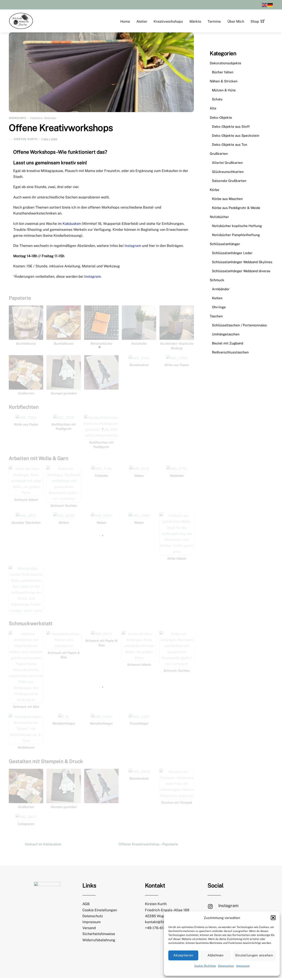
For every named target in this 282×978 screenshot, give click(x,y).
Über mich (235, 21)
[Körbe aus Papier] (176, 358)
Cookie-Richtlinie (205, 965)
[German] (270, 5)
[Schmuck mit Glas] (26, 700)
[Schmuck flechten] (63, 499)
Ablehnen (215, 955)
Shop (254, 21)
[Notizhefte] (139, 337)
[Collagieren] (26, 817)
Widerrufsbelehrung (98, 940)
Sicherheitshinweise (98, 934)
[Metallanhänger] (63, 717)
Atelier (141, 21)
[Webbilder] (177, 469)
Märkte (195, 21)
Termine (214, 21)
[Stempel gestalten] (63, 387)
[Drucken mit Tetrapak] (177, 796)
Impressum (243, 965)
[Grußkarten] (26, 387)
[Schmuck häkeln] (26, 493)
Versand (89, 928)
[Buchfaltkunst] (26, 337)
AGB (86, 904)
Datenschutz (226, 965)
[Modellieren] (26, 741)
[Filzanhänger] (139, 717)
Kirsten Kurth (25, 139)
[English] (264, 5)
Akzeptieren (183, 955)
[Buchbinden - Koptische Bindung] (177, 337)
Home (125, 21)
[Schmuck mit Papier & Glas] (63, 646)
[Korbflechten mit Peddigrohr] (63, 418)
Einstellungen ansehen (254, 955)
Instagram (132, 246)
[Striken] (63, 516)
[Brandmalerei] (139, 358)
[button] (273, 917)
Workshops (17, 118)
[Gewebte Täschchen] (26, 516)
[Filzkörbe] (101, 469)
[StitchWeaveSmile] (21, 20)
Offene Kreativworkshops (61, 127)
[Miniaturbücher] (101, 337)
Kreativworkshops (168, 21)
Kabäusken (36, 118)
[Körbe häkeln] (177, 551)
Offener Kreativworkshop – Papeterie (148, 844)
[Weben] (139, 469)
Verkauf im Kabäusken (43, 844)
